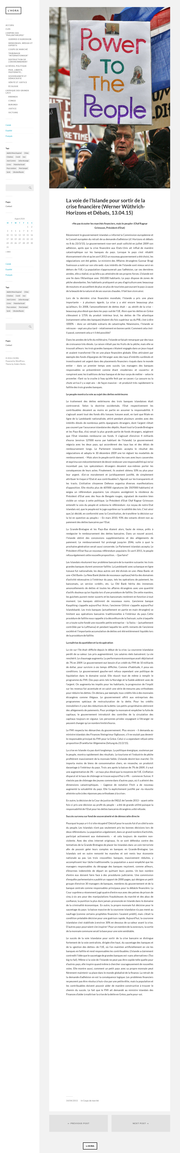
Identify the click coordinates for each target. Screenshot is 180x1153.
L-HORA (90, 1146)
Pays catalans (11, 168)
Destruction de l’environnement (18, 60)
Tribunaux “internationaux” (18, 54)
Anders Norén (19, 364)
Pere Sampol (23, 168)
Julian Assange (23, 161)
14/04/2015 (72, 1100)
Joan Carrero (11, 161)
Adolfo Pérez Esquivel (14, 153)
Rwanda (13, 97)
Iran (24, 157)
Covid (18, 157)
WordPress (20, 361)
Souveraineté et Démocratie (17, 77)
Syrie (8, 172)
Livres (9, 164)
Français (9, 136)
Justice (12, 108)
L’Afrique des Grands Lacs (17, 91)
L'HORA (13, 10)
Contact (9, 206)
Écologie (13, 86)
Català (8, 125)
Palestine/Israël (19, 164)
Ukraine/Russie (18, 172)
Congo (12, 101)
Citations (10, 157)
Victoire (13, 112)
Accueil (10, 25)
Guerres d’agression (19, 39)
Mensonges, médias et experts (20, 44)
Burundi (13, 104)
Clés (8, 29)
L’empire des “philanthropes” (15, 34)
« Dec (8, 252)
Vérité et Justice (17, 82)
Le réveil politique (16, 66)
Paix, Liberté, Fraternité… (15, 71)
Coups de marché (18, 49)
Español (9, 130)
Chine (26, 153)
